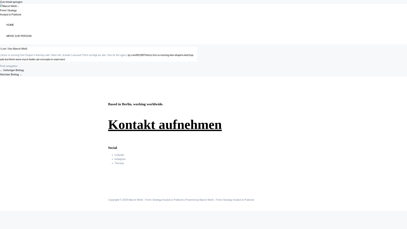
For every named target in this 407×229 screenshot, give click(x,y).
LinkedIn (119, 155)
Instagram (120, 159)
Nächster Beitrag (11, 74)
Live (3, 48)
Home (10, 25)
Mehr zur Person (19, 36)
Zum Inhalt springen (11, 2)
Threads (119, 163)
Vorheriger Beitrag (12, 70)
